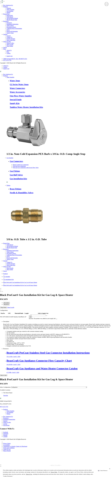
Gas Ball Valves (16, 175)
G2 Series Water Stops (19, 84)
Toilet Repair (10, 17)
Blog (8, 51)
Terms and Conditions (9, 448)
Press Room (6, 425)
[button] (103, 470)
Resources (6, 21)
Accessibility (6, 445)
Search (5, 47)
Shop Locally (10, 44)
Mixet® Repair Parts (12, 19)
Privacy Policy (7, 443)
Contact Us (9, 37)
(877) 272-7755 (7, 60)
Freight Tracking (11, 38)
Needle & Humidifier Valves (21, 193)
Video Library (10, 25)
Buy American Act (8, 5)
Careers (8, 53)
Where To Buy (7, 41)
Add (30, 317)
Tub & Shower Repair (12, 18)
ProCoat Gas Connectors (19, 166)
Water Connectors (17, 88)
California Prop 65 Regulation (14, 28)
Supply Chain (10, 33)
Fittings (8, 12)
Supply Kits (15, 103)
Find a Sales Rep (11, 40)
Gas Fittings (15, 171)
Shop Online (10, 46)
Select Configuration (5, 387)
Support (5, 34)
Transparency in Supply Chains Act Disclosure (15, 446)
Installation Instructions (12, 24)
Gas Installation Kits (18, 179)
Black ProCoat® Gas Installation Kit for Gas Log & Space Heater (20, 282)
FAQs (8, 30)
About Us (9, 50)
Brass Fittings (15, 189)
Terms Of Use (6, 449)
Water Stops (15, 81)
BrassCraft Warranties (12, 31)
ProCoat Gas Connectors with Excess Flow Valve (26, 167)
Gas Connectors (16, 161)
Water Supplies (10, 9)
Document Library (11, 27)
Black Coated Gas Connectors (21, 164)
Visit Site (5, 395)
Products (5, 6)
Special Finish (15, 100)
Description (6, 302)
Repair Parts (6, 14)
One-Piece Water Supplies (21, 96)
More (4, 49)
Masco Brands (7, 450)
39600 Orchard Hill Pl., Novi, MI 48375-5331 (15, 58)
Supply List (9, 56)
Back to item (4, 375)
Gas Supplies (10, 11)
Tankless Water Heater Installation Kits (26, 107)
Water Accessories (17, 92)
